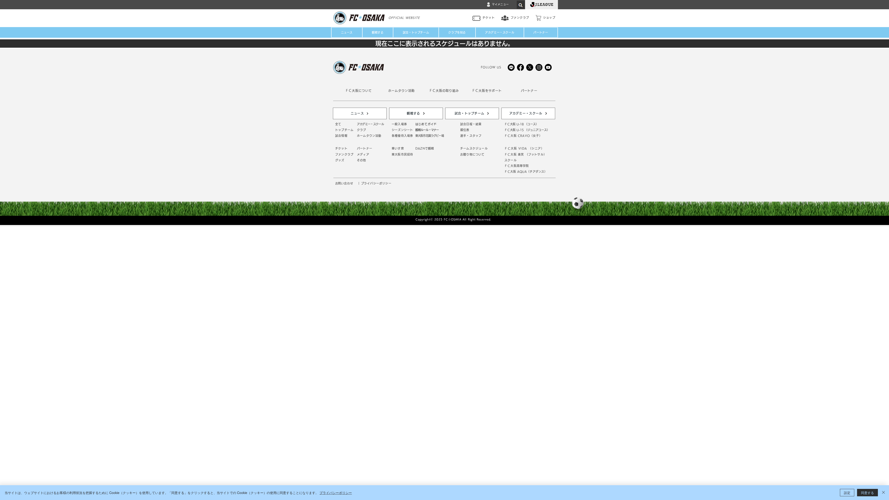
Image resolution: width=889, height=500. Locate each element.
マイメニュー (500, 4)
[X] (529, 67)
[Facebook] (520, 67)
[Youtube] (548, 67)
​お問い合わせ (344, 183)
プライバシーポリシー (335, 492)
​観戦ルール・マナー (427, 129)
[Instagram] (538, 67)
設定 (847, 492)
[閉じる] (883, 492)
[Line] (511, 67)
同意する (867, 492)
